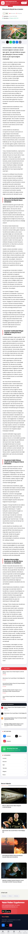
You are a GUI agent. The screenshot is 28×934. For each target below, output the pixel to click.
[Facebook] (3, 925)
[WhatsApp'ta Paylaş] (10, 42)
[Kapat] (26, 1)
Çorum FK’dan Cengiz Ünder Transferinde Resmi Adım (13, 697)
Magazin (4, 771)
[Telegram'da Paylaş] (13, 42)
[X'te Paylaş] (7, 42)
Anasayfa (4, 6)
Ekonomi (4, 761)
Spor (4, 764)
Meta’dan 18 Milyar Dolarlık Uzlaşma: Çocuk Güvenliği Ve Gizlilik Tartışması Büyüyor (12, 690)
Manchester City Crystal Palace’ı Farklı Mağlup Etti (14, 678)
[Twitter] (6, 925)
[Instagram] (10, 925)
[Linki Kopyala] (20, 42)
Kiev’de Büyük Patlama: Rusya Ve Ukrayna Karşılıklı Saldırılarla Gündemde (14, 684)
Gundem (4, 758)
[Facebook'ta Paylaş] (17, 42)
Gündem (10, 5)
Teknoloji (5, 768)
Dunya (4, 774)
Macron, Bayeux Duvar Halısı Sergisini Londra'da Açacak (13, 672)
